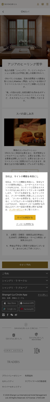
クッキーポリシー (17, 209)
